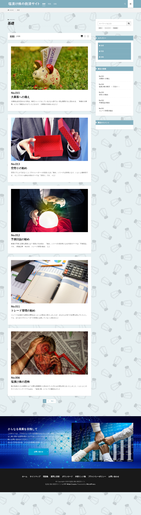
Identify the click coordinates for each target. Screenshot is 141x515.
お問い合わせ (38, 452)
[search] (129, 23)
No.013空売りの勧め (19, 166)
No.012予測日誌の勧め (20, 237)
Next (52, 401)
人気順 (18, 36)
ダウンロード (67, 476)
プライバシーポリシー (97, 476)
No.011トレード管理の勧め (23, 308)
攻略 (55, 4)
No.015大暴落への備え (20, 94)
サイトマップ (35, 476)
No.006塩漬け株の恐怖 (20, 379)
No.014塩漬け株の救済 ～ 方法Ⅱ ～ (109, 85)
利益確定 (115, 28)
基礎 (43, 4)
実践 (49, 4)
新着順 (12, 36)
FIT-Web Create (70, 484)
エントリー (107, 28)
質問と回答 (55, 476)
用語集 (45, 476)
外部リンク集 (80, 476)
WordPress (90, 484)
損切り (100, 28)
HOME (12, 10)
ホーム (24, 476)
